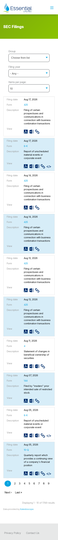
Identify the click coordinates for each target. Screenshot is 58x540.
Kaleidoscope (27, 509)
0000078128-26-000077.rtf (32, 473)
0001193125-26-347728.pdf (26, 290)
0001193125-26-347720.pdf (26, 332)
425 (26, 104)
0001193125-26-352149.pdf (26, 208)
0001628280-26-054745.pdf (26, 401)
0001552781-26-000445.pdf (26, 249)
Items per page (17, 82)
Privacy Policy (12, 533)
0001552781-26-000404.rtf (32, 435)
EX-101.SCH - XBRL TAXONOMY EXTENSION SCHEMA (49, 166)
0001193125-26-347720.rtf (32, 332)
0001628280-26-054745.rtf (32, 401)
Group (12, 51)
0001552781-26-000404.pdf (26, 435)
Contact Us (32, 533)
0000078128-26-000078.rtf (32, 366)
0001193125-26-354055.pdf (26, 166)
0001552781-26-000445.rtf (32, 249)
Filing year (14, 66)
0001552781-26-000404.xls (38, 435)
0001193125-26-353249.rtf (32, 132)
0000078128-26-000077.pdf (26, 473)
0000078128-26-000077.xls (38, 473)
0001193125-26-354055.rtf (32, 166)
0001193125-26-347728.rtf (32, 290)
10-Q (26, 450)
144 (26, 380)
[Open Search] (51, 7)
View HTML (38, 132)
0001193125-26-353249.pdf (26, 132)
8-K (26, 146)
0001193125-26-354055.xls (38, 166)
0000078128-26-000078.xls (38, 366)
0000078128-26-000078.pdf (26, 366)
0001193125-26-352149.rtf (32, 208)
